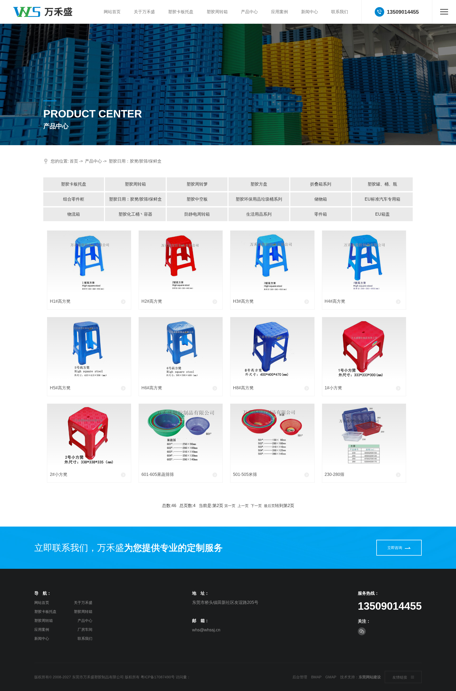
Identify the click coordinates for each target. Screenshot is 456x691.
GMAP (330, 677)
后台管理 (299, 677)
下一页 (256, 506)
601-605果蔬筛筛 (157, 474)
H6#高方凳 (151, 388)
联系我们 (339, 12)
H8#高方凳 (243, 388)
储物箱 (320, 199)
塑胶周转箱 (217, 12)
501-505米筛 (245, 474)
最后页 (269, 506)
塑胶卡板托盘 (180, 12)
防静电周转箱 (197, 214)
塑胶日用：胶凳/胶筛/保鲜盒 (135, 161)
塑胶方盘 (258, 184)
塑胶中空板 (197, 199)
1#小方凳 (333, 388)
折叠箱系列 (320, 184)
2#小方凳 (58, 474)
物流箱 (73, 214)
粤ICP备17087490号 (158, 677)
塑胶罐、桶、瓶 (382, 184)
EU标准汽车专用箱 (382, 199)
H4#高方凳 (335, 301)
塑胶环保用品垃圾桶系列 (259, 199)
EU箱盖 (382, 214)
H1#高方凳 (60, 301)
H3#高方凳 (243, 301)
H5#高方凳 (60, 388)
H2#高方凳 (151, 301)
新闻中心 (309, 12)
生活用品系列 (259, 214)
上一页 (243, 506)
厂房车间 (85, 629)
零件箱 (320, 214)
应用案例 (279, 12)
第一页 (229, 506)
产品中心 (249, 12)
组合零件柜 (73, 199)
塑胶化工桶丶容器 (135, 214)
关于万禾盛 (144, 12)
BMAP (316, 677)
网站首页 (112, 12)
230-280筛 (334, 474)
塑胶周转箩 (197, 184)
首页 (74, 161)
